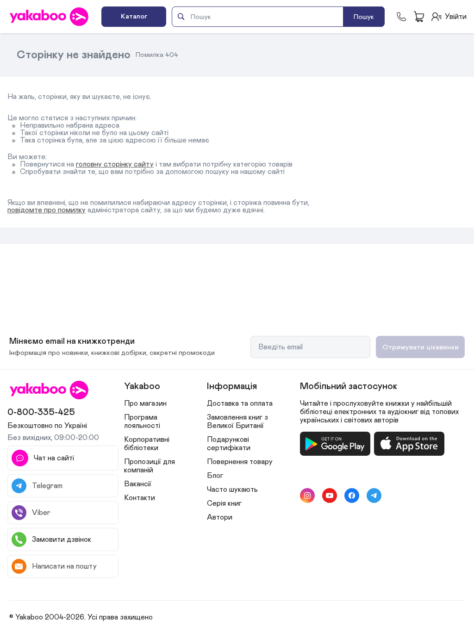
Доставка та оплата (240, 403)
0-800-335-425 (41, 412)
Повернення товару (240, 461)
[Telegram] (374, 495)
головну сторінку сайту (115, 164)
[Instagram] (307, 495)
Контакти (139, 498)
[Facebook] (351, 495)
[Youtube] (329, 495)
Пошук (364, 16)
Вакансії (137, 484)
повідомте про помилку (46, 210)
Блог (215, 475)
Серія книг (224, 503)
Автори (219, 517)
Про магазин (145, 403)
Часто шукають (232, 489)
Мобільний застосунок (348, 386)
